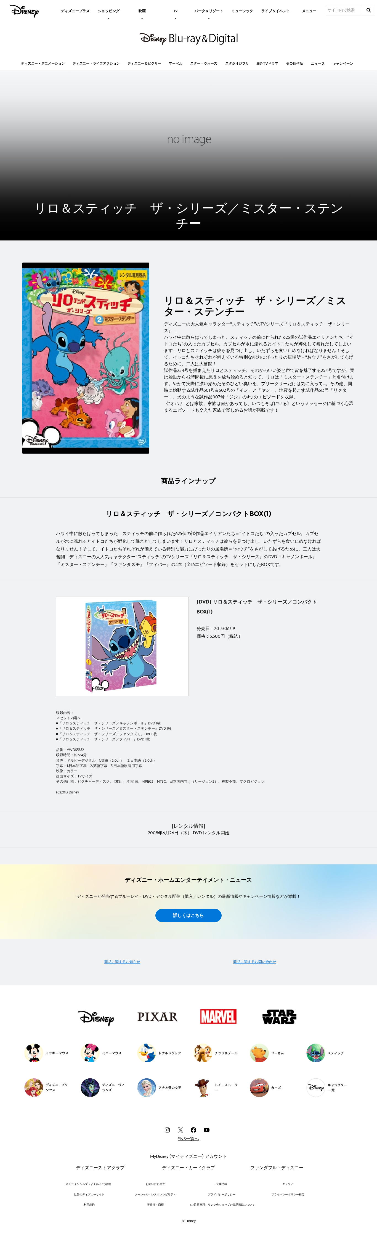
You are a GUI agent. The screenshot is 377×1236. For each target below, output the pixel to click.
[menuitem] (75, 10)
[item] (108, 10)
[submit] (368, 10)
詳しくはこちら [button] (188, 915)
